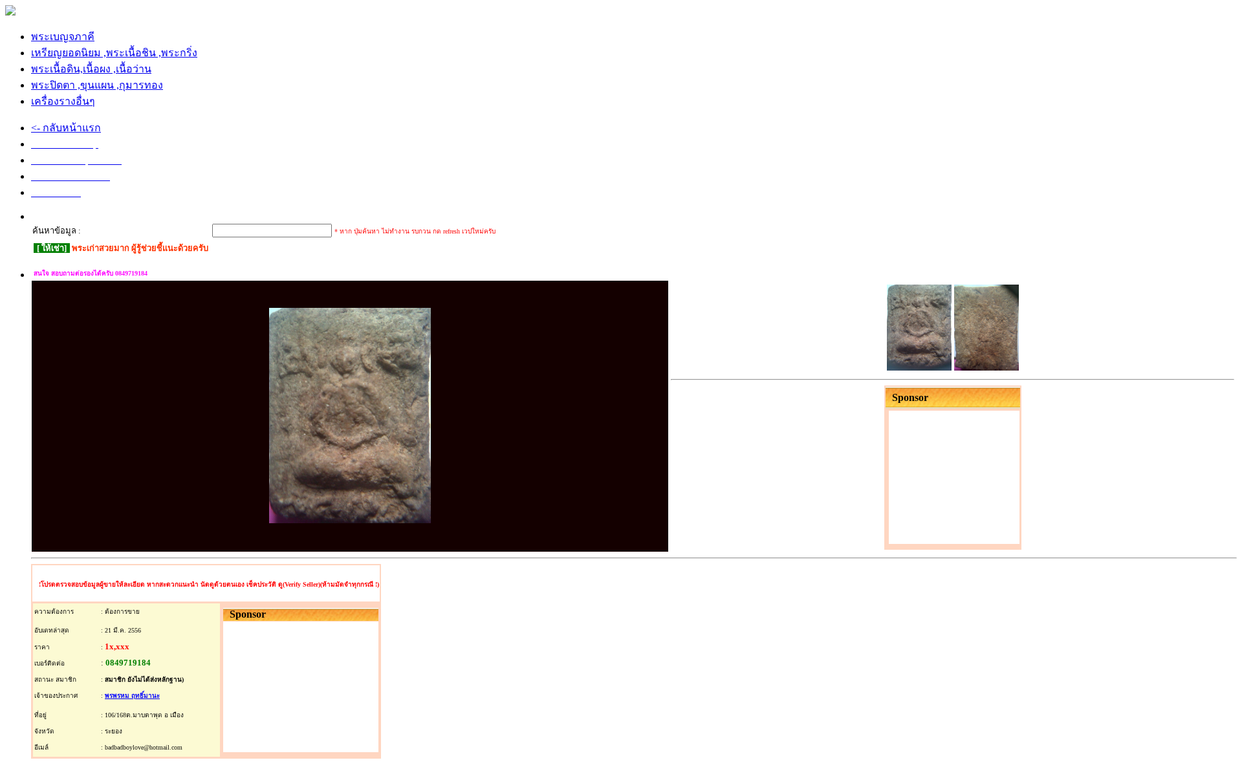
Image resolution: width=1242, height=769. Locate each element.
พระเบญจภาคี (62, 36)
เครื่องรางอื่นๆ (63, 101)
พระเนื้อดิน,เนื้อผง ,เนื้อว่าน (91, 68)
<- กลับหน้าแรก (66, 127)
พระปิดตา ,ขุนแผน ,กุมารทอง (97, 85)
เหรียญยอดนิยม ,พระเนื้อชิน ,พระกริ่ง (114, 52)
